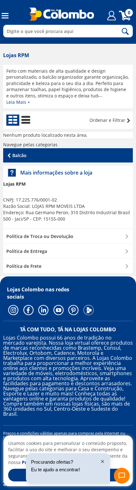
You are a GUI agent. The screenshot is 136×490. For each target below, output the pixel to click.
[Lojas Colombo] (57, 14)
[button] (68, 235)
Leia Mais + (18, 102)
